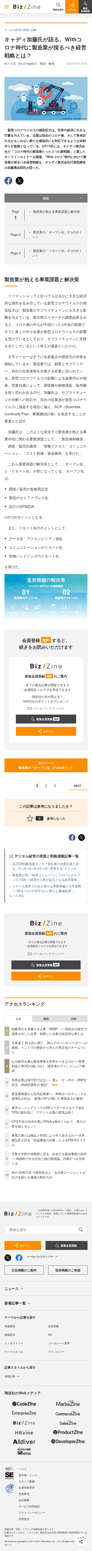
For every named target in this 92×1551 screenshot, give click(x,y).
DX (50, 1334)
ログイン (48, 731)
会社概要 (24, 1500)
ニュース (11, 1288)
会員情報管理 (27, 1487)
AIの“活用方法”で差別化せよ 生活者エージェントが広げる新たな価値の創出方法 (49, 1174)
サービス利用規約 (29, 1506)
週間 (46, 1019)
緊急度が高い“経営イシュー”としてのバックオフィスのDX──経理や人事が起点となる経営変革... (46, 877)
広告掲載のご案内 (24, 1270)
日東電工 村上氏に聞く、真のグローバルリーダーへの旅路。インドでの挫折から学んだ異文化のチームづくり (50, 1047)
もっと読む (17, 895)
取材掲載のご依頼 (67, 1270)
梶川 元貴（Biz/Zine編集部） (22, 63)
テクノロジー (56, 1351)
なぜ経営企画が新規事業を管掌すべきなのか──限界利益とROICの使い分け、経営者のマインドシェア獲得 (48, 1066)
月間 (73, 1019)
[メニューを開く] (6, 6)
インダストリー (13, 1343)
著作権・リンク (28, 1475)
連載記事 (9, 1376)
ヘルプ (23, 1469)
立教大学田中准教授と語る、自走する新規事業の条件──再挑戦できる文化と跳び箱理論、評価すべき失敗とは (49, 1158)
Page (15, 234)
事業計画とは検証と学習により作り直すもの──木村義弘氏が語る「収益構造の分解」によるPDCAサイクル (49, 1140)
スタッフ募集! (27, 1481)
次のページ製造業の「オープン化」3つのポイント (46, 765)
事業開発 (9, 1326)
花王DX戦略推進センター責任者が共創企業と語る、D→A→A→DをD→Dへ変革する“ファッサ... (45, 866)
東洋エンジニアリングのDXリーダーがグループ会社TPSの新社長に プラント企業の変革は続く (48, 1109)
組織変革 (9, 1334)
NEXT (77, 786)
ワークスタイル (13, 1351)
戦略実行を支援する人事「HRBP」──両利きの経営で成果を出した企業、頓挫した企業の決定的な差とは (49, 1031)
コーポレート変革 (59, 1343)
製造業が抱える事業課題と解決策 (56, 211)
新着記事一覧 (15, 1303)
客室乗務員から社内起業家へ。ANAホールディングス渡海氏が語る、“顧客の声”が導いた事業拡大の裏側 (49, 1096)
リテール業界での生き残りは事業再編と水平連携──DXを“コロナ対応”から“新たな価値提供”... (46, 888)
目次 (46, 198)
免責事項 (24, 1494)
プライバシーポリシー (32, 1512)
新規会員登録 (47, 719)
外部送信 (24, 1519)
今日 (18, 1019)
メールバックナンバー (48, 708)
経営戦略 (53, 1326)
